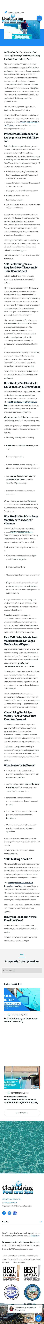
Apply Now (34, 1236)
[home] (9, 18)
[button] (39, 18)
